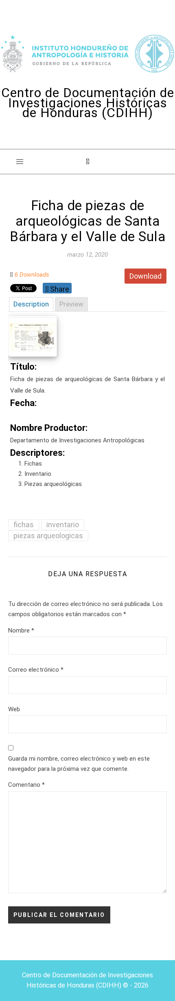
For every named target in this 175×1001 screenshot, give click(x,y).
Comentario (26, 784)
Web (14, 709)
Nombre (21, 630)
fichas (23, 524)
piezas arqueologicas (48, 535)
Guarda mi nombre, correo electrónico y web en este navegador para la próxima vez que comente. (79, 763)
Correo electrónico (35, 669)
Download (145, 276)
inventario (62, 524)
